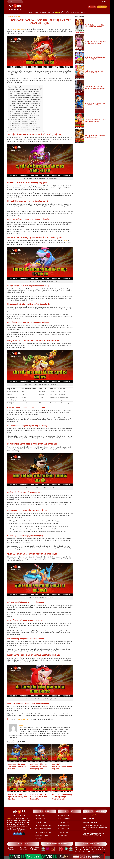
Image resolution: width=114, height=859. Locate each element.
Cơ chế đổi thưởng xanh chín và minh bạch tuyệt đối (26, 103)
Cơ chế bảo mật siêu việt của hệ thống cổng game (25, 91)
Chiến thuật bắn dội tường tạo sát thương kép (24, 117)
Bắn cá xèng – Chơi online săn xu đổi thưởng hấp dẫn (62, 766)
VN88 (30, 12)
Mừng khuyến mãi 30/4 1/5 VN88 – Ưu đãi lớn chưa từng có (95, 104)
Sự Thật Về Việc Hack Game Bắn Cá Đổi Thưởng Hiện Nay (25, 89)
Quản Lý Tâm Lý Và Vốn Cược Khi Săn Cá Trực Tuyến (24, 119)
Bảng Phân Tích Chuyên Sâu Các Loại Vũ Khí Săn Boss (25, 105)
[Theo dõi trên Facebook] (101, 1)
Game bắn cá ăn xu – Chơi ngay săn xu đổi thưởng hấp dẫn (38, 766)
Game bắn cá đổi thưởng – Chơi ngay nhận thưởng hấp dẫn (62, 797)
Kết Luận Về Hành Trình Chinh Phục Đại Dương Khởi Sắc (25, 127)
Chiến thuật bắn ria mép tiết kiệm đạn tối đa (23, 113)
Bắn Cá (57, 12)
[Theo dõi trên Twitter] (104, 1)
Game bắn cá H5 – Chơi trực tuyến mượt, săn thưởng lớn (39, 797)
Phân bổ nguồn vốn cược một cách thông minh (24, 123)
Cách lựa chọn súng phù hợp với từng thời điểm (24, 107)
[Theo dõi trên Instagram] (102, 1)
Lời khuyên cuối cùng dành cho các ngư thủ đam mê (26, 129)
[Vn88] (14, 7)
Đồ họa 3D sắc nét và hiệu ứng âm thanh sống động (26, 99)
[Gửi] (21, 1)
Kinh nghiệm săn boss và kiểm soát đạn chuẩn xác (25, 115)
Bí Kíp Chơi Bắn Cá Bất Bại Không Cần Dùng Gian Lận (24, 111)
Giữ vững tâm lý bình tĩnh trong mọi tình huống (24, 121)
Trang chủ (10, 16)
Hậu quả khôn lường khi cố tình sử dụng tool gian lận (26, 93)
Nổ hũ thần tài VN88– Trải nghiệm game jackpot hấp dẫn (95, 120)
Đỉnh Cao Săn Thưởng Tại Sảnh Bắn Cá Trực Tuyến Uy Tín (26, 97)
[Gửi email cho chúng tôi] (105, 1)
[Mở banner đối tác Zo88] (81, 856)
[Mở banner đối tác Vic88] (33, 856)
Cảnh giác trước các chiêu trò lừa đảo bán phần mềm (26, 95)
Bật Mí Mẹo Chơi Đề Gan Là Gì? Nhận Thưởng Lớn (95, 58)
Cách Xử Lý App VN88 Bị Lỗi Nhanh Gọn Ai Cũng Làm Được (94, 87)
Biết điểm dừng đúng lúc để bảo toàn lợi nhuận (24, 125)
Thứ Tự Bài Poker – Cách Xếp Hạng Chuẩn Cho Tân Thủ (94, 25)
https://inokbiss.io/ (94, 815)
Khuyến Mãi (75, 12)
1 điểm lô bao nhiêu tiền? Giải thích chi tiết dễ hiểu (94, 72)
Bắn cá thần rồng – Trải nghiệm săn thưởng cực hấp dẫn (17, 797)
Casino (44, 12)
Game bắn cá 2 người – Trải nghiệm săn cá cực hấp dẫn (17, 766)
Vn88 (65, 240)
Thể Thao (51, 12)
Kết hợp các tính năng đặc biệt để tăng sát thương (25, 109)
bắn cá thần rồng (23, 719)
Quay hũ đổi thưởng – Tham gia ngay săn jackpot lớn (95, 136)
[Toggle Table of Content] (40, 87)
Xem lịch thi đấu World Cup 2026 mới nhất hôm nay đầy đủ (95, 42)
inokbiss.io (10, 818)
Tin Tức (82, 12)
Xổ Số (63, 12)
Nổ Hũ (68, 12)
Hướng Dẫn (37, 12)
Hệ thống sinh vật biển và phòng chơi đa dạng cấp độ (26, 101)
